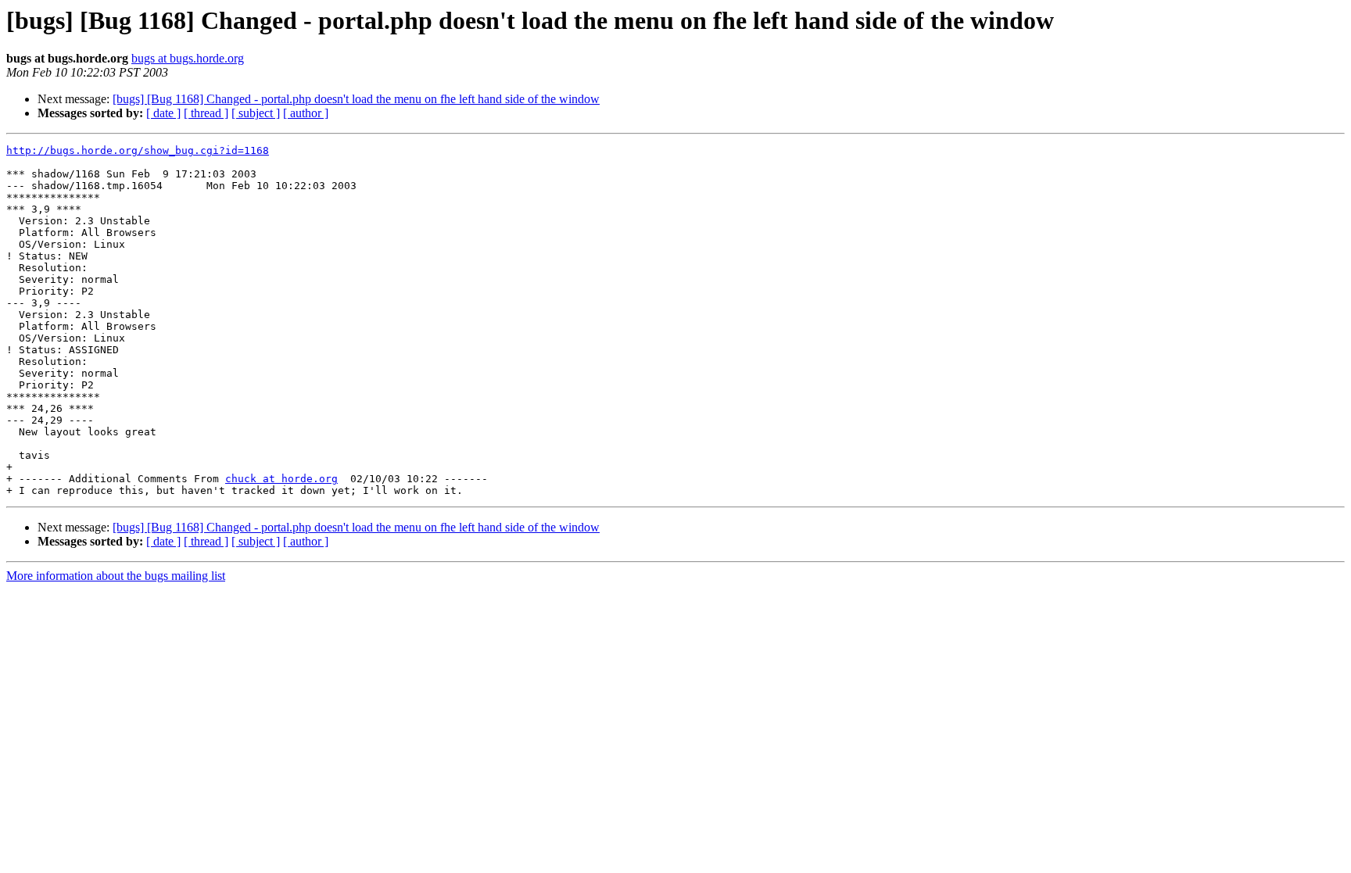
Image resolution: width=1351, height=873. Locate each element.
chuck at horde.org (281, 479)
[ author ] (305, 113)
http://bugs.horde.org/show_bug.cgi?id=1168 (137, 150)
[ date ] (163, 113)
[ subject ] (255, 113)
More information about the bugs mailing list (115, 575)
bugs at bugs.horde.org (187, 58)
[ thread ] (206, 113)
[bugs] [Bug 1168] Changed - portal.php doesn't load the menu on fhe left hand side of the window (356, 99)
